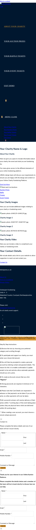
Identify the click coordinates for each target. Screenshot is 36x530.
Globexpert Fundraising (7, 308)
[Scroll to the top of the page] (0, 342)
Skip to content (5, 1)
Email (2, 450)
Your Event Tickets (10, 135)
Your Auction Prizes (10, 129)
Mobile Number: (6, 455)
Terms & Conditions (6, 280)
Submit (3, 468)
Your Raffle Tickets (10, 132)
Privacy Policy (4, 282)
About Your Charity (10, 127)
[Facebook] (4, 319)
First (24, 437)
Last (24, 443)
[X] (4, 315)
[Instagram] (4, 322)
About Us (3, 277)
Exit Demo (7, 138)
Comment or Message (7, 465)
